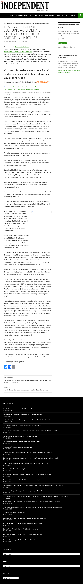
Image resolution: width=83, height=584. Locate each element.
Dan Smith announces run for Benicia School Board (19, 409)
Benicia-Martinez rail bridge (13, 23)
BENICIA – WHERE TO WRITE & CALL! (44, 15)
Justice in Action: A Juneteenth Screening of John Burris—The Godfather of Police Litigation (32, 502)
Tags (5, 561)
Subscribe (62, 43)
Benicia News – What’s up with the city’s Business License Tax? (22, 534)
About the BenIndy (62, 15)
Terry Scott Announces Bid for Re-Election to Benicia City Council (23, 480)
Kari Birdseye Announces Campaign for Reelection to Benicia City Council (26, 420)
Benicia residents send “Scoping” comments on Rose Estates (21, 441)
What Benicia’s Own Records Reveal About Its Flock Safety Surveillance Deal (27, 474)
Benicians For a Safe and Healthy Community (18, 52)
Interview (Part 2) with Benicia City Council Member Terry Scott (23, 414)
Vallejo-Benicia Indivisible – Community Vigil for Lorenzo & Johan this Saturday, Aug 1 (30, 431)
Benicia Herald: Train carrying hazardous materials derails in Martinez (26, 389)
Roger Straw (23, 41)
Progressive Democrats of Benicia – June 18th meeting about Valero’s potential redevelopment (32, 507)
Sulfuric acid (44, 23)
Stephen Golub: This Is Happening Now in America (19, 469)
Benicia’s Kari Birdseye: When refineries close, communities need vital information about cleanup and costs (36, 496)
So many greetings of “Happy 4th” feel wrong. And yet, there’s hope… (24, 491)
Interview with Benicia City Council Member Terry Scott (20, 436)
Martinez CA (36, 23)
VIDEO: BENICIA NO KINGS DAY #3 (14, 512)
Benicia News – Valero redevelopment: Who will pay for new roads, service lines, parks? (30, 458)
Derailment (27, 23)
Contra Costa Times (22, 47)
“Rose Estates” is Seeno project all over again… (17, 447)
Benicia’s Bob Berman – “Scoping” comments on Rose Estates (22, 425)
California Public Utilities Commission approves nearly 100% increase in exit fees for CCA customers (28, 380)
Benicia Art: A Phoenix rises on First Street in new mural (20, 529)
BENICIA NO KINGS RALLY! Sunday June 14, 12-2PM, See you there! (24, 518)
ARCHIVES (72, 15)
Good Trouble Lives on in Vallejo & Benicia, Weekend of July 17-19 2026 (25, 463)
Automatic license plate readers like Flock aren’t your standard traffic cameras (27, 452)
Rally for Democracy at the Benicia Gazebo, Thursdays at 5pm (22, 540)
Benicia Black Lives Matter (23, 15)
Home (11, 15)
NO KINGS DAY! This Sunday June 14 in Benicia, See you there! (23, 523)
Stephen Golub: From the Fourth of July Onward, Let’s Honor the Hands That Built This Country (33, 485)
